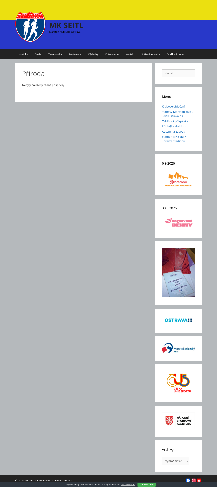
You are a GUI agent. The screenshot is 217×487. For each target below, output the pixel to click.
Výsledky (93, 54)
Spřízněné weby (150, 54)
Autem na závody (173, 131)
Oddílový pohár (175, 54)
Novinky (23, 54)
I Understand (147, 484)
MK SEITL (66, 25)
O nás (38, 54)
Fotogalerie (112, 54)
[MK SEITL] (30, 27)
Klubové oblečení (173, 106)
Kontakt (130, 54)
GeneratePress (63, 480)
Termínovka (55, 54)
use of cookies (128, 484)
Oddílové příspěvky (175, 121)
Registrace (75, 54)
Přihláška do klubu (174, 126)
